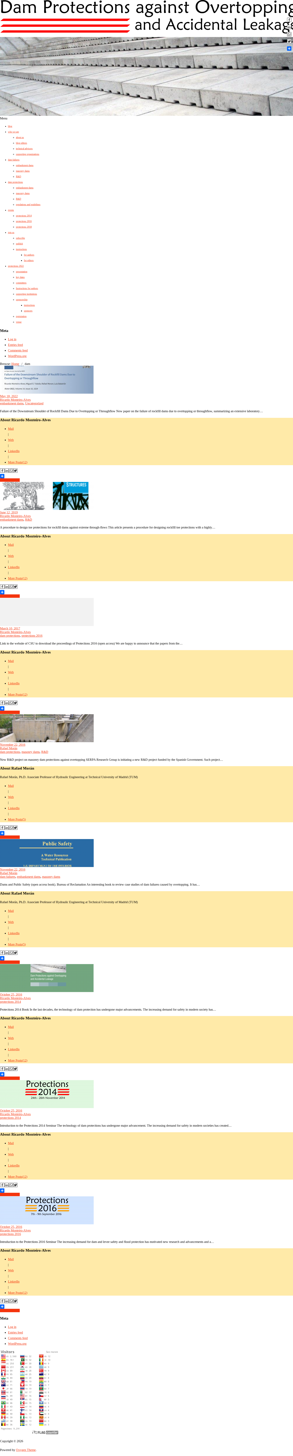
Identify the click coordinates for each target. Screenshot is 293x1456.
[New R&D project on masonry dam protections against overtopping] (47, 741)
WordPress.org (17, 356)
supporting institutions (26, 294)
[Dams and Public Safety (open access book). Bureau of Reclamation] (47, 866)
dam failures (14, 159)
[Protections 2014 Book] (47, 991)
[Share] (146, 476)
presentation (21, 271)
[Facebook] (2, 471)
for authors (29, 254)
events (11, 210)
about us (20, 137)
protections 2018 (24, 226)
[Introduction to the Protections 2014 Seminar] (47, 1107)
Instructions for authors (27, 288)
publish (19, 243)
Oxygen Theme (26, 1450)
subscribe (20, 238)
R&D (18, 176)
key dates (20, 277)
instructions (21, 249)
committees (21, 282)
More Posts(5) (17, 819)
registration (21, 316)
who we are (13, 131)
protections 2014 (24, 215)
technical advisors (24, 148)
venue (19, 322)
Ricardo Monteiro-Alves (15, 399)
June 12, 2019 (9, 512)
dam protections (15, 182)
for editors (29, 260)
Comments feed (18, 350)
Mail (11, 428)
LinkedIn (14, 451)
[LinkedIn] (6, 471)
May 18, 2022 (9, 396)
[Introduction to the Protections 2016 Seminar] (47, 1223)
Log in (12, 339)
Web (11, 440)
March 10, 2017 (10, 628)
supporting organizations (27, 154)
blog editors (21, 143)
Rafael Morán (8, 748)
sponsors (28, 310)
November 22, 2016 (12, 744)
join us (11, 232)
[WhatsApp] (11, 471)
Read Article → (10, 480)
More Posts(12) (17, 462)
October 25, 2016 (11, 994)
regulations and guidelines (28, 204)
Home (15, 363)
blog (10, 126)
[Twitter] (15, 471)
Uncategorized (34, 403)
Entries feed (15, 345)
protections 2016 (24, 221)
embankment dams (24, 165)
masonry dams (23, 171)
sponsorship (22, 299)
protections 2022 (16, 266)
